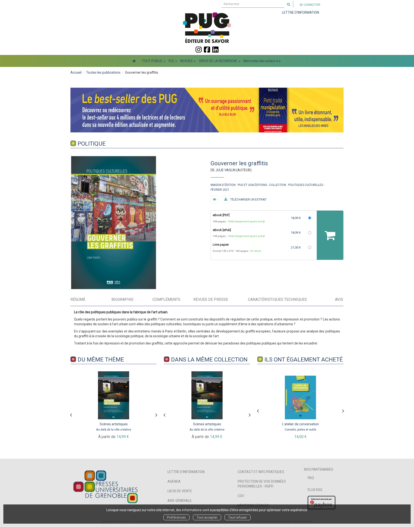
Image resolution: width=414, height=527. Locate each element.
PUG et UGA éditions (252, 185)
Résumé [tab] (77, 299)
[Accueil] (134, 61)
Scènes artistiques (114, 424)
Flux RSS (315, 490)
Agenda (174, 481)
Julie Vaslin (225, 170)
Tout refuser (237, 517)
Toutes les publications (103, 72)
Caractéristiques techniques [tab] (277, 299)
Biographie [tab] (122, 299)
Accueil (75, 72)
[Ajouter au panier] (330, 235)
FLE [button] (172, 61)
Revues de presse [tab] (210, 299)
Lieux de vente (179, 491)
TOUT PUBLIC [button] (152, 61)
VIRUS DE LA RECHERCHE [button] (218, 61)
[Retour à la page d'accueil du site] (207, 27)
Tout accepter (207, 517)
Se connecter (309, 4)
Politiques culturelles (305, 185)
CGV (241, 496)
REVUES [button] (186, 61)
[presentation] (71, 414)
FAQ (311, 478)
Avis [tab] (339, 299)
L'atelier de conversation (300, 424)
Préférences (176, 517)
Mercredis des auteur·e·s (262, 61)
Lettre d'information (186, 472)
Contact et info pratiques (261, 472)
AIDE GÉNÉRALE (179, 501)
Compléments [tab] (166, 299)
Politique (92, 143)
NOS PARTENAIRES (318, 469)
